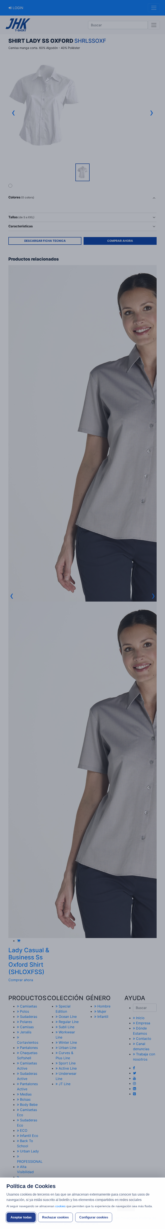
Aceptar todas (21, 1217)
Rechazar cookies (55, 1217)
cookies (60, 1206)
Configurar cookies (93, 1217)
